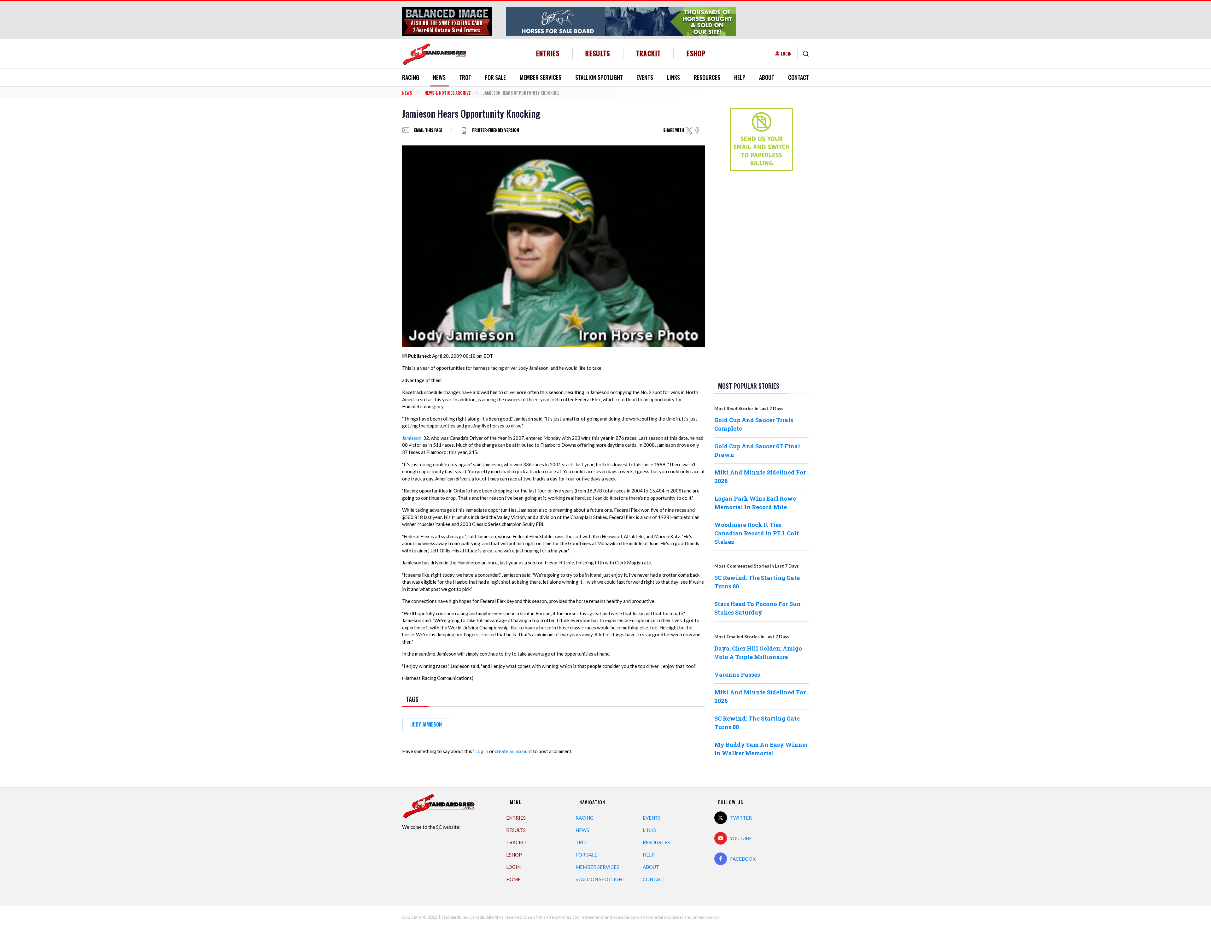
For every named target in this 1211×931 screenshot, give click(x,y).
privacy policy (705, 917)
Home (513, 879)
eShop (696, 53)
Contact (798, 77)
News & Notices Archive (447, 92)
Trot (465, 77)
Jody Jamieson (426, 724)
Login (786, 53)
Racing (410, 77)
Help (740, 77)
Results (597, 53)
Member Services (540, 77)
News (439, 77)
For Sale (495, 77)
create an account (513, 751)
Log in (481, 751)
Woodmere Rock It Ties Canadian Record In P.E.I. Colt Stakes (756, 533)
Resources (707, 77)
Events (644, 77)
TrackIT (648, 53)
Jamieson (411, 438)
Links (673, 77)
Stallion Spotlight (599, 77)
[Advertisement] (761, 275)
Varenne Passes (737, 674)
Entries (548, 53)
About (766, 77)
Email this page (428, 130)
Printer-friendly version (495, 130)
